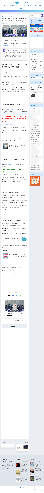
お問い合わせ (34, 69)
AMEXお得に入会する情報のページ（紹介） (36, 62)
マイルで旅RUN (24, 2)
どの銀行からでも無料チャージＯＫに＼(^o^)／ (13, 55)
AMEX (33, 108)
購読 (33, 95)
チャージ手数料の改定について (9, 124)
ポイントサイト (18, 5)
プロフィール (34, 54)
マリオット (35, 5)
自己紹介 (8, 469)
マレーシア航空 (34, 161)
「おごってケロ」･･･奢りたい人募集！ (36, 66)
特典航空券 (33, 169)
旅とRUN (24, 5)
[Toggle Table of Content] (25, 50)
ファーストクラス (34, 141)
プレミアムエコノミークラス (36, 143)
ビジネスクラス (34, 139)
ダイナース (33, 133)
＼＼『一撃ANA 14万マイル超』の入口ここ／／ (22, 11)
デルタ (38, 133)
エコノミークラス (34, 121)
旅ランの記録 (33, 167)
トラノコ (33, 135)
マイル (4, 5)
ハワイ (37, 135)
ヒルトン (37, 137)
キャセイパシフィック (35, 125)
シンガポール (33, 127)
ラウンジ (33, 165)
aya (38, 110)
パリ (32, 137)
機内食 (39, 167)
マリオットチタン (34, 154)
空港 (38, 169)
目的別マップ (22, 8)
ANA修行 (33, 110)
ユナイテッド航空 (34, 163)
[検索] (42, 15)
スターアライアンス (34, 129)
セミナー (38, 131)
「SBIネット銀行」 (10, 109)
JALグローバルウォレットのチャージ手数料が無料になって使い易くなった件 (15, 53)
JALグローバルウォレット (20, 72)
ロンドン (38, 165)
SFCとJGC (30, 5)
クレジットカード (10, 5)
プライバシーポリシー (35, 56)
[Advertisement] (14, 282)
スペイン (33, 131)
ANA (37, 108)
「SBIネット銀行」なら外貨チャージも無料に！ (13, 56)
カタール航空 (33, 123)
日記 (40, 5)
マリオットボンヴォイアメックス (36, 157)
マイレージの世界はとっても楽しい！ (12, 59)
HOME (22, 487)
